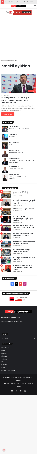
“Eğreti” (11, 144)
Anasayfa (5, 60)
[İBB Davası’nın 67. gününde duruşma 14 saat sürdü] (6, 194)
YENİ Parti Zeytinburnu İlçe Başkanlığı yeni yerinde (21, 250)
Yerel (3, 367)
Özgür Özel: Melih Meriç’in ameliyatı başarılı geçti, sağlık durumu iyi (23, 219)
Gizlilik (22, 383)
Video (4, 362)
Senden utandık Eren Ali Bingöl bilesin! (19, 128)
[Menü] (35, 7)
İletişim (13, 383)
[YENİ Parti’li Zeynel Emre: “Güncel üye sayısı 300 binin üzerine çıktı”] (6, 228)
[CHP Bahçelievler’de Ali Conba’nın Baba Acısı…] (6, 260)
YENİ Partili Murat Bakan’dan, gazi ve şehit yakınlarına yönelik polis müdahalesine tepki (24, 202)
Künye (17, 383)
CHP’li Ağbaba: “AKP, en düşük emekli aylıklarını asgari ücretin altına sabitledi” (15, 100)
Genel (4, 350)
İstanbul (4, 356)
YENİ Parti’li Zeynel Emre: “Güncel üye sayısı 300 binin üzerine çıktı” (23, 226)
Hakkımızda (7, 383)
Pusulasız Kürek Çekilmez (16, 152)
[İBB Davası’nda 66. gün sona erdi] (6, 211)
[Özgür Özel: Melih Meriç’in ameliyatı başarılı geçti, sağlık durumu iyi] (6, 219)
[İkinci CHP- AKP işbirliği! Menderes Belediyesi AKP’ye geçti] (6, 244)
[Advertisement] (18, 37)
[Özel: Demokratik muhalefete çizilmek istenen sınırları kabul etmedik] (6, 268)
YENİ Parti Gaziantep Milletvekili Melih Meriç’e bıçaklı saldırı (23, 234)
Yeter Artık (12, 136)
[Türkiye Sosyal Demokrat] (18, 6)
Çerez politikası (29, 383)
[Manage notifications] (4, 450)
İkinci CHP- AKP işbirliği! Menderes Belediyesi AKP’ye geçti (24, 242)
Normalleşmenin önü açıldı (16, 168)
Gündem (4, 353)
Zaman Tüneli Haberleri (9, 370)
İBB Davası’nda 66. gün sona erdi (23, 209)
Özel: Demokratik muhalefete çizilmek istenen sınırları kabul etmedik (22, 267)
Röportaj (4, 359)
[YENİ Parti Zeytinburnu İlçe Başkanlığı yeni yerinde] (6, 252)
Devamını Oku (8, 114)
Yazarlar (4, 364)
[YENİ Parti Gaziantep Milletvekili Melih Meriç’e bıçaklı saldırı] (6, 236)
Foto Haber (5, 348)
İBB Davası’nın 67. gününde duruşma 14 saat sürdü (21, 193)
